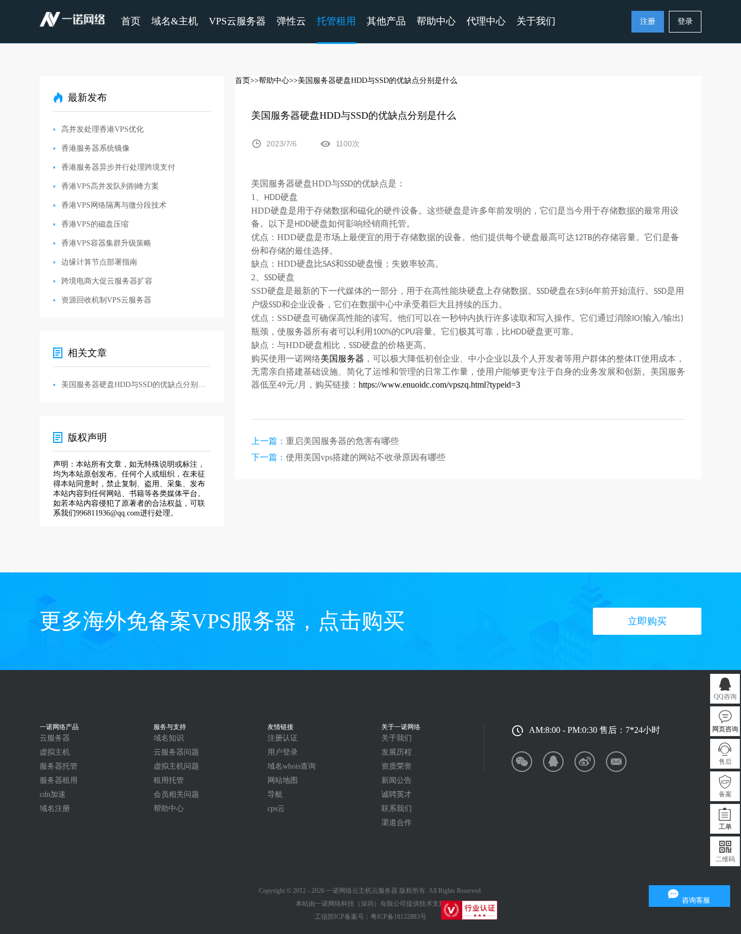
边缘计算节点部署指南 (99, 262)
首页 (130, 21)
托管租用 (336, 21)
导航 (275, 794)
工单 (725, 826)
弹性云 (291, 21)
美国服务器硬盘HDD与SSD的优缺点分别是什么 (135, 385)
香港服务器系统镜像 (95, 148)
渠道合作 (396, 823)
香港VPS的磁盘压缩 (95, 224)
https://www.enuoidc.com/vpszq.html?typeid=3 (439, 384)
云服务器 (55, 738)
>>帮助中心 (269, 80)
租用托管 (169, 780)
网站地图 (282, 780)
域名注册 (55, 808)
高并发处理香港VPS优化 (102, 129)
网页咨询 (725, 729)
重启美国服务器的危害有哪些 (342, 441)
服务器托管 (59, 766)
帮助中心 (436, 21)
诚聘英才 (396, 794)
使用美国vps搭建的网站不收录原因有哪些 (365, 457)
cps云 (276, 808)
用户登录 (282, 752)
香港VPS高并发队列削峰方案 (110, 186)
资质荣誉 (396, 766)
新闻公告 (396, 780)
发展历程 (396, 752)
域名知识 (169, 738)
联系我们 (396, 808)
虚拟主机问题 (176, 766)
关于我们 (396, 738)
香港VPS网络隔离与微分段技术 (114, 205)
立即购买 (647, 621)
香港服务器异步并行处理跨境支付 (118, 167)
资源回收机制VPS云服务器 (106, 300)
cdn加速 (53, 794)
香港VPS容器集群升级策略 (106, 243)
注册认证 (282, 738)
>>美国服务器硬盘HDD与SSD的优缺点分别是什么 (373, 80)
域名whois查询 (291, 766)
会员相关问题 (176, 794)
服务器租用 (59, 780)
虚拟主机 (55, 752)
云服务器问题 (176, 752)
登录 (685, 21)
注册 (647, 21)
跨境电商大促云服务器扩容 (106, 281)
